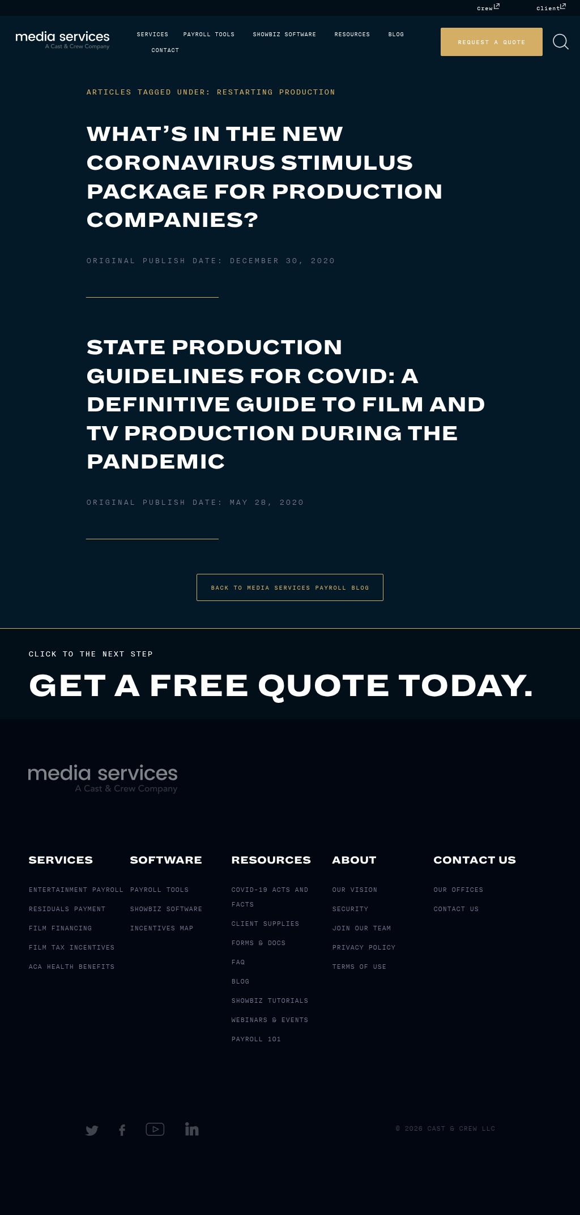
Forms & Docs (258, 943)
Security (350, 909)
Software (166, 860)
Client (548, 8)
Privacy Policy (363, 947)
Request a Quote (492, 42)
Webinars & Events (269, 1020)
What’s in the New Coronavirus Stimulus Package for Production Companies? (264, 177)
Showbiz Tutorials (269, 1000)
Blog (396, 34)
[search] (561, 41)
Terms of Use (359, 967)
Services (152, 34)
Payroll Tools (208, 34)
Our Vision (354, 890)
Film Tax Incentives (71, 947)
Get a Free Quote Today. (281, 686)
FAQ (238, 962)
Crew (485, 8)
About (354, 860)
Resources (352, 34)
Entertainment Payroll (75, 890)
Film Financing (60, 928)
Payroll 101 (256, 1039)
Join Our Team (361, 928)
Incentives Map (161, 928)
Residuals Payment (66, 909)
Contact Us (474, 860)
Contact (165, 50)
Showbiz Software (284, 34)
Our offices (458, 890)
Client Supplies (265, 924)
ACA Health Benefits (71, 967)
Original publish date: (210, 260)
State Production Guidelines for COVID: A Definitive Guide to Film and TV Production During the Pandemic (285, 404)
